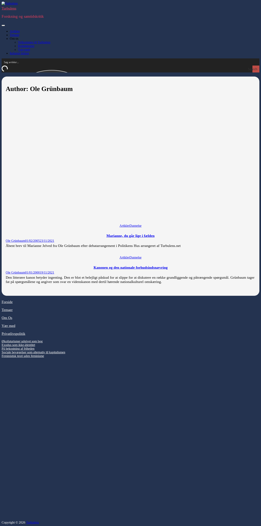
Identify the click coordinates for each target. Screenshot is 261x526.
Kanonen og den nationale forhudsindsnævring (131, 267)
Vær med (24, 49)
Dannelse (135, 225)
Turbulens (9, 8)
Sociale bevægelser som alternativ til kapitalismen (33, 352)
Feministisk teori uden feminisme (23, 356)
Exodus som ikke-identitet (18, 345)
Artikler (15, 31)
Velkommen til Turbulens (34, 42)
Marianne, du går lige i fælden (130, 236)
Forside (7, 302)
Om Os (7, 318)
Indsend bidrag (19, 53)
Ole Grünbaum (15, 240)
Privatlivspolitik (13, 334)
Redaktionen (26, 46)
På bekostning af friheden (18, 348)
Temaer (14, 35)
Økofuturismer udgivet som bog (22, 341)
